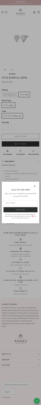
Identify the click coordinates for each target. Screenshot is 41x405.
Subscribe (20, 210)
